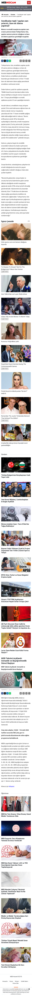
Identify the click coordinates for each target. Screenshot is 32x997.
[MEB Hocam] (8, 2)
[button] (23, 61)
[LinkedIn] (7, 61)
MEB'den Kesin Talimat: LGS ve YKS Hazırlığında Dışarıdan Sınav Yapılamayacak (19, 8)
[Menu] (28, 2)
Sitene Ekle (16, 983)
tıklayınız (11, 786)
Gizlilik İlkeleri (24, 981)
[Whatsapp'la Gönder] (10, 61)
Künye (11, 981)
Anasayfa (6, 14)
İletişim (17, 981)
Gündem (13, 14)
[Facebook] (2, 61)
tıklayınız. (19, 994)
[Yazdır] (21, 61)
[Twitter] (5, 61)
